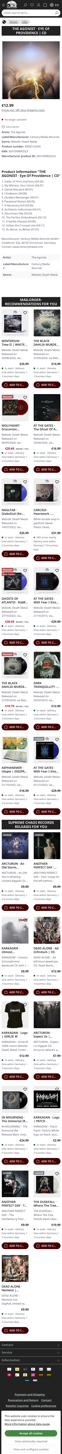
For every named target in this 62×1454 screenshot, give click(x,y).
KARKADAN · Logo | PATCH (47, 1119)
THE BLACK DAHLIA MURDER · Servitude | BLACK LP (15, 685)
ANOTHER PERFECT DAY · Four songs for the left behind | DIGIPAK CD (45, 865)
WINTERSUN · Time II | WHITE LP (13, 342)
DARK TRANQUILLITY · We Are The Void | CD (47, 685)
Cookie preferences (43, 1406)
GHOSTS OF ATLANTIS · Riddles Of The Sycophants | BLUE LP (15, 600)
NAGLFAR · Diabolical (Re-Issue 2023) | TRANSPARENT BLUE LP (12, 511)
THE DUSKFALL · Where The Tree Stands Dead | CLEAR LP (45, 1203)
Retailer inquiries (17, 1406)
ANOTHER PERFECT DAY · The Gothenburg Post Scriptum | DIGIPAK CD (15, 1203)
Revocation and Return (23, 1400)
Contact (46, 1400)
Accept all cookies (31, 1433)
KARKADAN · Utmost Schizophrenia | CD (13, 950)
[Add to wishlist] (24, 313)
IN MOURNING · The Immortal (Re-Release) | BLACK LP (15, 1119)
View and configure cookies (31, 1449)
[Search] (56, 12)
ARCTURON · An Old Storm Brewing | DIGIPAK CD (13, 865)
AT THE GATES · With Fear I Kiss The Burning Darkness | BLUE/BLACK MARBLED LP (45, 769)
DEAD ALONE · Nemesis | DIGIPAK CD (12, 1288)
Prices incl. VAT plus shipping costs (23, 110)
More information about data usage (27, 1424)
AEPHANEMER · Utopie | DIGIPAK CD (14, 769)
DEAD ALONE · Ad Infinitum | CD (46, 950)
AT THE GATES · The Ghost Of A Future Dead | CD (46, 427)
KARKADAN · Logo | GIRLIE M (15, 1034)
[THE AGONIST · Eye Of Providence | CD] (31, 70)
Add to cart (18, 385)
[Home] (4, 21)
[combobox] (27, 12)
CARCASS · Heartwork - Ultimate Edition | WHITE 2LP (46, 511)
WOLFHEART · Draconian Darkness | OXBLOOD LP (11, 427)
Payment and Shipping (30, 1394)
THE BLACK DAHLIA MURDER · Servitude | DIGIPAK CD (47, 342)
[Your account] (38, 5)
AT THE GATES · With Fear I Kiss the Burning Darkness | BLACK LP (47, 600)
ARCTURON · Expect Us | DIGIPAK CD (42, 1034)
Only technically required (31, 1441)
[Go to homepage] (12, 4)
